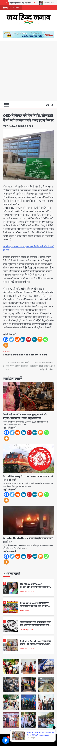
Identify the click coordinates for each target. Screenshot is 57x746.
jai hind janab (25, 125)
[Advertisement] (28, 71)
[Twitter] (11, 339)
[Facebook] (5, 339)
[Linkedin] (22, 339)
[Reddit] (17, 339)
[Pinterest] (28, 339)
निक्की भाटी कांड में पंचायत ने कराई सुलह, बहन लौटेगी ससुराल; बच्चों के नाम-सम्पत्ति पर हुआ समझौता (25, 416)
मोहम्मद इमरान (24, 610)
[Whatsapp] (45, 339)
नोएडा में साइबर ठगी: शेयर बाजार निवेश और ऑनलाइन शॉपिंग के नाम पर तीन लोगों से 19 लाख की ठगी (35, 625)
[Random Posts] (47, 105)
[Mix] (40, 339)
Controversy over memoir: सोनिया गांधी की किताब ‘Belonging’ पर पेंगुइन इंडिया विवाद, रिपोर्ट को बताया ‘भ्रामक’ (35, 588)
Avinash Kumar (27, 591)
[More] (5, 345)
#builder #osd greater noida (30, 354)
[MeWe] (34, 339)
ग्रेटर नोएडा (6, 351)
